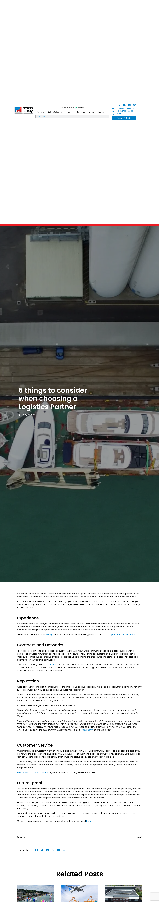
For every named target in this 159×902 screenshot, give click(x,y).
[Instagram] (119, 105)
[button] (36, 850)
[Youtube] (124, 105)
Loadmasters (87, 729)
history (49, 634)
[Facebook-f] (114, 105)
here (88, 821)
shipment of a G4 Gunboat (122, 634)
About (91, 112)
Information (80, 112)
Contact (101, 112)
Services (40, 112)
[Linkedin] (129, 105)
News (69, 112)
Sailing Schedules (55, 112)
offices (52, 664)
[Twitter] (134, 105)
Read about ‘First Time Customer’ (33, 772)
